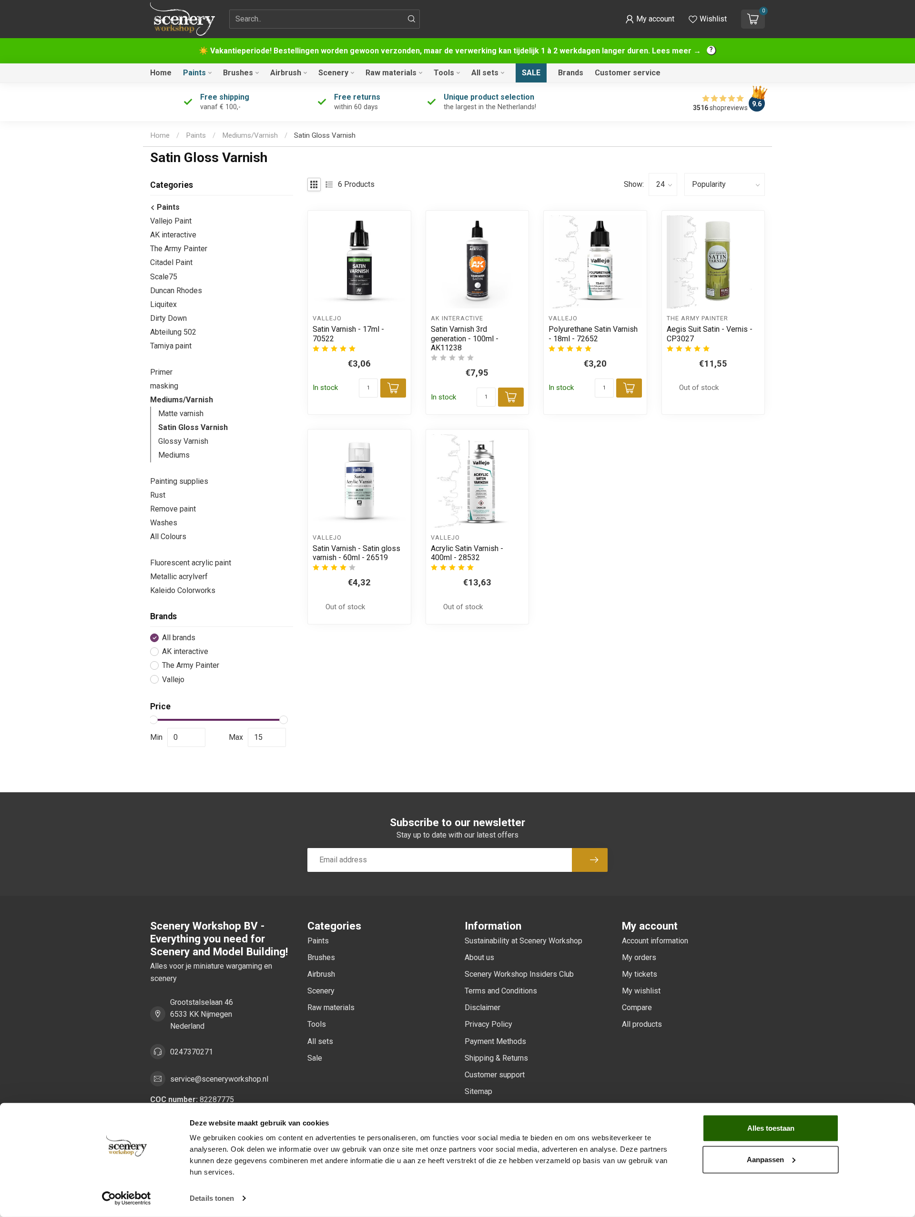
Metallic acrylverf (179, 576)
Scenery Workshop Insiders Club (519, 974)
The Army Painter (178, 248)
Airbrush (285, 72)
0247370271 (191, 1051)
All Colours (168, 536)
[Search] (412, 19)
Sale (531, 72)
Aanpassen (765, 1159)
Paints (194, 72)
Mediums (174, 455)
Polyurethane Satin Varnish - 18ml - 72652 (593, 334)
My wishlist (641, 990)
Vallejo (173, 679)
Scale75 (163, 276)
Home (161, 72)
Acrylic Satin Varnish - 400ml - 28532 (467, 553)
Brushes (238, 72)
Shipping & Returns (496, 1058)
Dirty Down (168, 318)
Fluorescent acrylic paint (190, 562)
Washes (163, 522)
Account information (655, 940)
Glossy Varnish (183, 441)
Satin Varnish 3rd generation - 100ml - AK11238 (464, 338)
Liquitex (163, 304)
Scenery (333, 72)
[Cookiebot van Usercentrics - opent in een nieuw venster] (126, 1198)
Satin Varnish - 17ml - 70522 (348, 334)
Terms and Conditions (501, 990)
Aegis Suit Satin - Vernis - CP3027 (709, 334)
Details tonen (212, 1198)
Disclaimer (482, 1007)
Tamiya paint (171, 345)
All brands (178, 638)
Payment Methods (495, 1041)
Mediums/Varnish (250, 135)
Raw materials (391, 72)
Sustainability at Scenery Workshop (523, 940)
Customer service (628, 72)
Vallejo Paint (171, 220)
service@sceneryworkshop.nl (219, 1079)
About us (479, 957)
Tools (444, 72)
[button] (649, 19)
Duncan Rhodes (176, 290)
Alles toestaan (770, 1128)
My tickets (639, 974)
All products (642, 1024)
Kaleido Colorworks (182, 590)
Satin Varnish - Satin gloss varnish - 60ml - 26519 (356, 553)
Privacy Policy (488, 1024)
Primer (161, 372)
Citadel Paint (171, 262)
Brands (570, 72)
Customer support (495, 1074)
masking (164, 385)
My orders (639, 957)
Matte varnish (180, 413)
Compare (637, 1007)
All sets (484, 72)
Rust (157, 495)
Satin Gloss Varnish (325, 135)
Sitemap (478, 1091)
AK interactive (173, 234)
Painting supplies (179, 481)
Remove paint (173, 508)
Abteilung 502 (173, 332)
